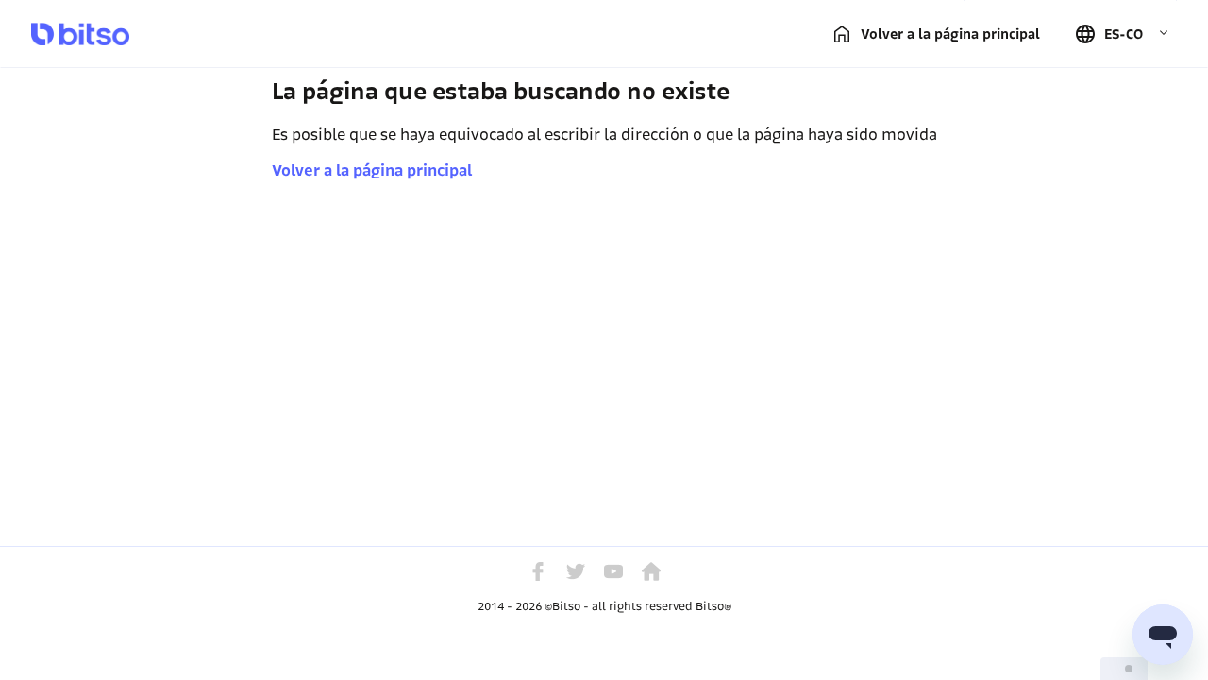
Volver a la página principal (372, 170)
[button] (1121, 34)
